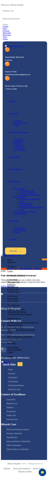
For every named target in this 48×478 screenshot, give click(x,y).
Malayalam (7, 33)
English (5, 27)
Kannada (6, 31)
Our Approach (13, 305)
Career (10, 271)
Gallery (10, 352)
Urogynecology (13, 292)
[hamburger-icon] (44, 259)
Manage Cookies (25, 471)
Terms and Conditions (21, 468)
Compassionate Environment (19, 314)
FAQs (9, 332)
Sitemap (6, 468)
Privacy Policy (38, 468)
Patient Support (13, 318)
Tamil (5, 37)
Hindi (5, 29)
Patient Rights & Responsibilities (21, 330)
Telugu (5, 39)
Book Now (16, 251)
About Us (11, 262)
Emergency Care (8, 11)
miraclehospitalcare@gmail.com (23, 335)
